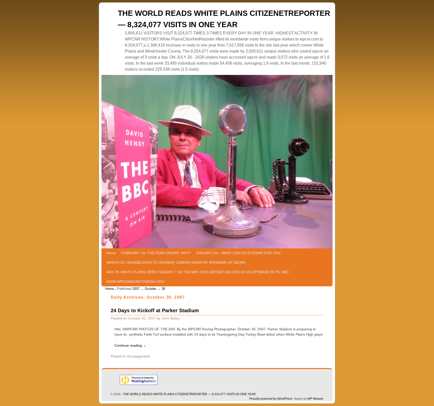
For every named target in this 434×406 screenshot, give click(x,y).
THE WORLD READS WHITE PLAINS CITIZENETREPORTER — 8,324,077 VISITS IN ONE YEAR (189, 394)
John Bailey (170, 318)
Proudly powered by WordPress (270, 398)
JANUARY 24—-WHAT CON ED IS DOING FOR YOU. (238, 253)
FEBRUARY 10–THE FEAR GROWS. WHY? (156, 253)
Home (111, 253)
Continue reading (130, 345)
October (150, 289)
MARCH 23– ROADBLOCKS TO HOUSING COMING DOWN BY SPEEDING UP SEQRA (176, 262)
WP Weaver (315, 398)
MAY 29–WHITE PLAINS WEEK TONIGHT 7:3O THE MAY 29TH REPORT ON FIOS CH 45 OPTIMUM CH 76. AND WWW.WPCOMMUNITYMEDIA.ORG (197, 277)
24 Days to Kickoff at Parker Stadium (155, 310)
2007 (135, 289)
